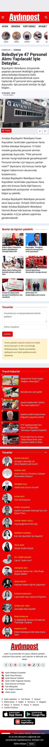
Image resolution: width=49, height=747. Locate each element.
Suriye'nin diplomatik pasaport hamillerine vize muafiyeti (12, 295)
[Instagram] (20, 665)
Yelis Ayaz (19, 545)
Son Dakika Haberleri (14, 689)
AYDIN (5, 26)
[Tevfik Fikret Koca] (7, 522)
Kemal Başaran (22, 507)
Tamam (31, 744)
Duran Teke (20, 470)
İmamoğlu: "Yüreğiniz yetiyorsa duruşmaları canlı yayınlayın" (34, 249)
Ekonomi (31, 702)
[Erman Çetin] (7, 631)
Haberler (6, 50)
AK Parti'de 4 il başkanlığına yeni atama (35, 294)
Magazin (42, 702)
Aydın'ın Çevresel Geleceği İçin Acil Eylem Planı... (30, 511)
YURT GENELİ (29, 26)
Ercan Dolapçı (21, 458)
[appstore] (13, 714)
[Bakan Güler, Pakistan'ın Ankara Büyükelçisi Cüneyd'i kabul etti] (12, 239)
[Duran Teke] (7, 473)
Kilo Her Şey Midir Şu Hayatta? (28, 536)
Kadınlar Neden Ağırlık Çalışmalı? (29, 584)
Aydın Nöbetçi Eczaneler (15, 673)
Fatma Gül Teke (21, 606)
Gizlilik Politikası (11, 707)
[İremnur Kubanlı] (7, 534)
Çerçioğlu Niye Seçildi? (25, 609)
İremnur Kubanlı (22, 533)
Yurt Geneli (25, 699)
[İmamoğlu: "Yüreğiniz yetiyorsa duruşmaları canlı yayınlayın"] (36, 239)
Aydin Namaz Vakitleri (14, 678)
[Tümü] (45, 452)
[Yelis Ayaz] (7, 546)
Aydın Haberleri (10, 699)
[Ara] (46, 17)
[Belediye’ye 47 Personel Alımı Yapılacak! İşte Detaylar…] (24, 113)
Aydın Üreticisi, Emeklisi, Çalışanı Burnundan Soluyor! (29, 475)
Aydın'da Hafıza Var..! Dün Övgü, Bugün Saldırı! (29, 572)
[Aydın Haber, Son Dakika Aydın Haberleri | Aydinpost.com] (24, 17)
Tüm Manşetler (11, 686)
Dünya (6, 705)
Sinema (16, 705)
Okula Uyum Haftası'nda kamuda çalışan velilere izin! (11, 272)
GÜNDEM (15, 26)
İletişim (36, 705)
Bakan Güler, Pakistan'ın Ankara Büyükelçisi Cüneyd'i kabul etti (11, 249)
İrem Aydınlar (21, 616)
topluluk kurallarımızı (26, 343)
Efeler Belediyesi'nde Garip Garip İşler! (29, 633)
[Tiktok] (34, 665)
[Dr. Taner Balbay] (7, 558)
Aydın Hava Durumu (13, 675)
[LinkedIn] (24, 665)
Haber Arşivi (10, 692)
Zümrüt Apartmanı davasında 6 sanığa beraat (36, 271)
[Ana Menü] (3, 17)
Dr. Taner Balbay (22, 557)
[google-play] (36, 714)
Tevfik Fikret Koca (23, 521)
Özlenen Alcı (20, 484)
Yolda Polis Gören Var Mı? (26, 487)
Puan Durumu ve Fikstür (15, 684)
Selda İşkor (20, 581)
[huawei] (24, 722)
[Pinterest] (15, 665)
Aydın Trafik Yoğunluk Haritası (18, 681)
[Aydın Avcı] (7, 498)
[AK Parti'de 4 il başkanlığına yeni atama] (36, 285)
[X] (11, 665)
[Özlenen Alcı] (7, 485)
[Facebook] (6, 665)
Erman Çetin (20, 629)
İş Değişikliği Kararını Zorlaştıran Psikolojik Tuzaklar (29, 621)
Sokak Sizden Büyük (23, 548)
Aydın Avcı (19, 496)
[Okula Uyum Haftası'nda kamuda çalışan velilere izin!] (12, 262)
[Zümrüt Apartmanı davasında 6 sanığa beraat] (36, 262)
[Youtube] (29, 665)
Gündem (17, 50)
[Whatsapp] (43, 665)
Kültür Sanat (9, 702)
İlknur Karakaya (22, 594)
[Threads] (38, 665)
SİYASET (42, 26)
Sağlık (20, 702)
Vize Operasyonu (22, 499)
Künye (26, 705)
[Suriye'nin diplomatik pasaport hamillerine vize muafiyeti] (12, 285)
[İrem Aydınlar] (7, 619)
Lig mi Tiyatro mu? (23, 560)
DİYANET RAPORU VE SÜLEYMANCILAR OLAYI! (26, 462)
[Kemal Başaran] (7, 510)
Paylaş (7, 130)
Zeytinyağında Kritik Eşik (26, 524)
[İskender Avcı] (7, 571)
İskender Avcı (21, 568)
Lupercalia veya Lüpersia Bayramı (30, 597)
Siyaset (37, 699)
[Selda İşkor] (7, 583)
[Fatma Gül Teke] (7, 607)
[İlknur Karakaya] (7, 595)
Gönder (7, 334)
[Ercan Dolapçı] (7, 461)
